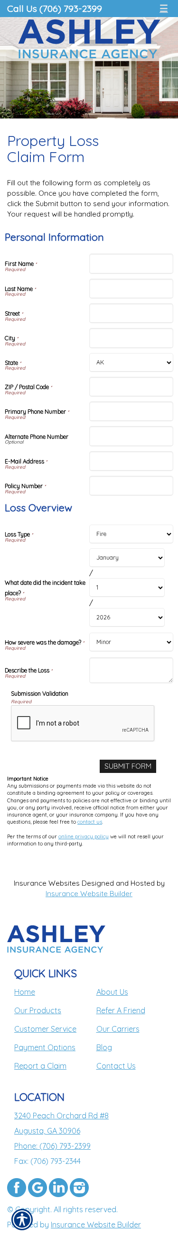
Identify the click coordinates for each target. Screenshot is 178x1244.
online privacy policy (83, 836)
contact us (89, 821)
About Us (112, 992)
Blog (104, 1047)
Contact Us (116, 1066)
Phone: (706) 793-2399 (52, 1146)
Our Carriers (118, 1029)
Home (24, 992)
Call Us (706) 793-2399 (54, 8)
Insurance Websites (47, 883)
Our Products (37, 1010)
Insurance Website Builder (89, 893)
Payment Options (44, 1047)
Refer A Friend (120, 1010)
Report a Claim (40, 1066)
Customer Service (45, 1029)
